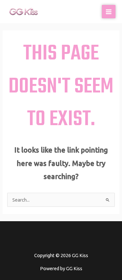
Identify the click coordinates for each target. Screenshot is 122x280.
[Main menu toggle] (108, 12)
